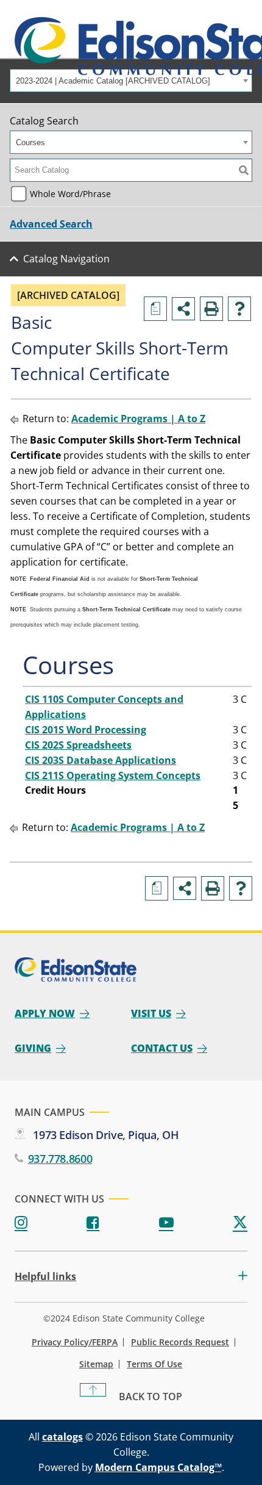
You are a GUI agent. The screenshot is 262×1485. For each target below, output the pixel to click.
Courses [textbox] (30, 142)
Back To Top (150, 1396)
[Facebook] (93, 1223)
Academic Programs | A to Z (138, 418)
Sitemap (96, 1364)
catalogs (62, 1437)
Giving (33, 1048)
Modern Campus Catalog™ (158, 1467)
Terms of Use (154, 1364)
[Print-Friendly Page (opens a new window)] (211, 309)
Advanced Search (51, 224)
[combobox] (131, 80)
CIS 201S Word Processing (85, 729)
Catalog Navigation (66, 258)
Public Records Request (180, 1342)
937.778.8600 (60, 1158)
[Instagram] (21, 1223)
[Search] (243, 170)
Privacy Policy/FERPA (75, 1342)
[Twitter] (240, 1223)
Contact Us (162, 1048)
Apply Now (45, 1013)
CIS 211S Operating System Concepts (112, 775)
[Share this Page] (183, 308)
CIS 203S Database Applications (100, 760)
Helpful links (45, 1276)
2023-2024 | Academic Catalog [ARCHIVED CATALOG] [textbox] (113, 80)
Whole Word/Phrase (70, 194)
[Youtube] (166, 1223)
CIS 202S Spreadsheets (78, 745)
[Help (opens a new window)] (239, 309)
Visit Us (151, 1013)
